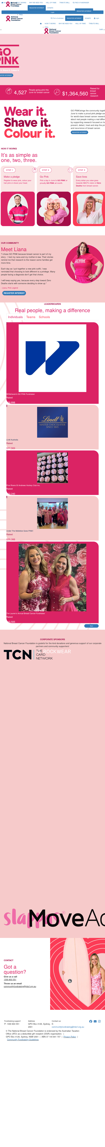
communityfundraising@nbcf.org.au (20, 986)
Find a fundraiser (58, 18)
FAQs (21, 15)
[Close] (104, 29)
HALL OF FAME (55, 11)
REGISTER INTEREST (84, 11)
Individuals (15, 317)
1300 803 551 (10, 979)
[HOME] (13, 4)
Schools (44, 317)
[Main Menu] (1, 29)
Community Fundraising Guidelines (23, 1039)
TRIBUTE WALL (68, 11)
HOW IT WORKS (24, 11)
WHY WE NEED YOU (40, 11)
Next (91, 626)
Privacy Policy (69, 1036)
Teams (30, 317)
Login (97, 18)
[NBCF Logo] (16, 1014)
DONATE (98, 11)
